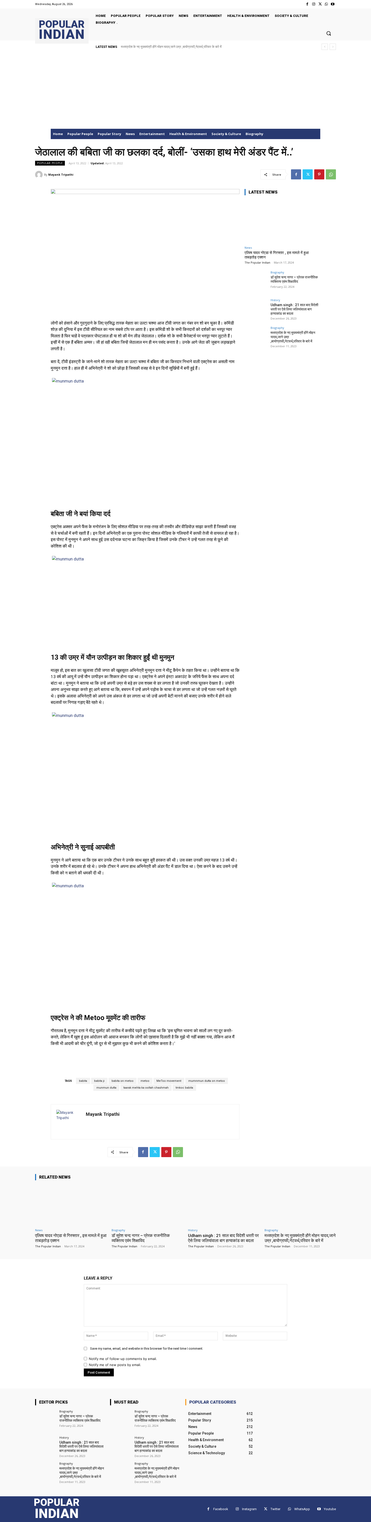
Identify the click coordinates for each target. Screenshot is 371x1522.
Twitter (275, 1509)
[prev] (325, 47)
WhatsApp (302, 1509)
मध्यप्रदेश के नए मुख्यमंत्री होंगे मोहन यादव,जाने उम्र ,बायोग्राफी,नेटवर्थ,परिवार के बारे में (171, 47)
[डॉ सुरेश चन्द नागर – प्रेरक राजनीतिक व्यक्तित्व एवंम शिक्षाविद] (256, 282)
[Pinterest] (319, 174)
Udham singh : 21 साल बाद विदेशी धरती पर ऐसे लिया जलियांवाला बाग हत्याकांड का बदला (294, 309)
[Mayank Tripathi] (39, 174)
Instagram (249, 1509)
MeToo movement (168, 1081)
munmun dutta (106, 1087)
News (248, 247)
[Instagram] (313, 4)
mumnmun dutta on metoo (206, 1081)
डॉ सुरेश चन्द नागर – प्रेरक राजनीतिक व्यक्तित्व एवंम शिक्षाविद (294, 279)
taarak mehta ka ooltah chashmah (146, 1087)
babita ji (99, 1081)
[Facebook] (307, 4)
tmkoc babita (184, 1087)
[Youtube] (333, 4)
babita (83, 1081)
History (275, 300)
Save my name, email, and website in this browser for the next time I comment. (146, 1348)
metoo (145, 1081)
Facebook (220, 1509)
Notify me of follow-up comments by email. (123, 1359)
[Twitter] (320, 4)
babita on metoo (123, 1081)
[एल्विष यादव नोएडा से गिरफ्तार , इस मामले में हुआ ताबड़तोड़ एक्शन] (282, 221)
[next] (333, 47)
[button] (328, 33)
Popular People (50, 163)
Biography (277, 272)
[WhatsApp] (326, 4)
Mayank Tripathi (60, 174)
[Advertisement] (185, 91)
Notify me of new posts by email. (115, 1365)
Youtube (330, 1509)
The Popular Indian (257, 262)
